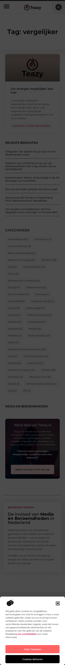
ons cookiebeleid (27, 634)
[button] (58, 603)
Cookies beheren (32, 659)
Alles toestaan (32, 649)
